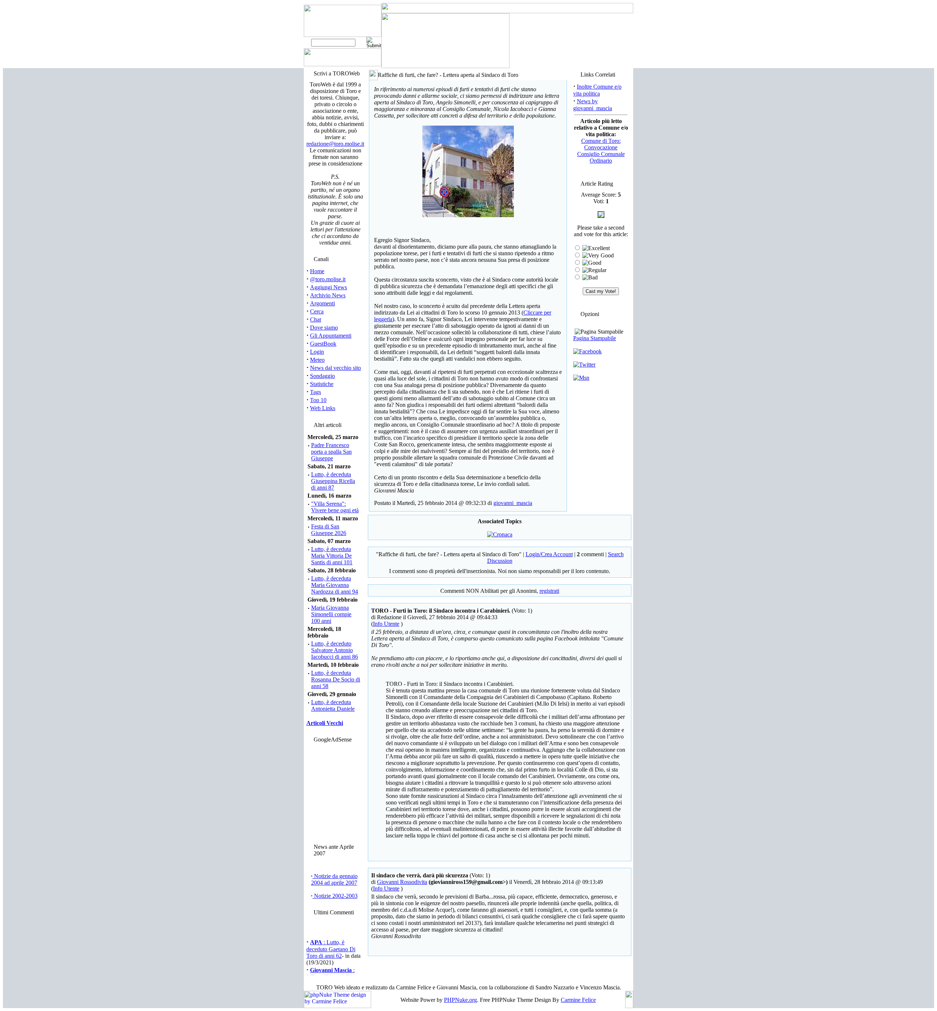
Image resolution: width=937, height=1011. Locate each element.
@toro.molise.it (328, 279)
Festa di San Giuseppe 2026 (328, 529)
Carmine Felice (578, 1000)
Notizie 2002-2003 (335, 896)
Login (317, 352)
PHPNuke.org (460, 1000)
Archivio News (328, 295)
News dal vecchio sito (335, 368)
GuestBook (323, 344)
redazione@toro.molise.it (335, 144)
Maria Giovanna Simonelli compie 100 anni (331, 614)
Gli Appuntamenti (330, 335)
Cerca (317, 311)
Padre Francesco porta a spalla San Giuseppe (331, 451)
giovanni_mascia (512, 503)
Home (317, 271)
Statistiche (321, 384)
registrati (549, 591)
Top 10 (318, 400)
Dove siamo (324, 327)
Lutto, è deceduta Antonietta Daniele (333, 705)
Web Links (322, 408)
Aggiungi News (328, 287)
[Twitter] (584, 364)
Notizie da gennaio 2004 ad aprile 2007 (334, 879)
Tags (315, 392)
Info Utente (386, 624)
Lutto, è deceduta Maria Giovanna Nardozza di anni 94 (334, 585)
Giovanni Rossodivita (402, 882)
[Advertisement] (334, 791)
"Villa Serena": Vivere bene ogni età (335, 507)
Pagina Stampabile (594, 338)
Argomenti (322, 303)
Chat (315, 319)
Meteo (317, 360)
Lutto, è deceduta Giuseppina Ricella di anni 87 (333, 481)
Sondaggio (322, 376)
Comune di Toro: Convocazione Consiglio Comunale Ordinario (601, 151)
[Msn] (581, 378)
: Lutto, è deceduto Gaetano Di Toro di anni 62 (330, 945)
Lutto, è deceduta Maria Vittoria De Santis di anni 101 (331, 555)
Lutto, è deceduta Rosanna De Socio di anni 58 (335, 679)
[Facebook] (587, 351)
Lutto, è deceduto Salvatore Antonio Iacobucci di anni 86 (334, 650)
